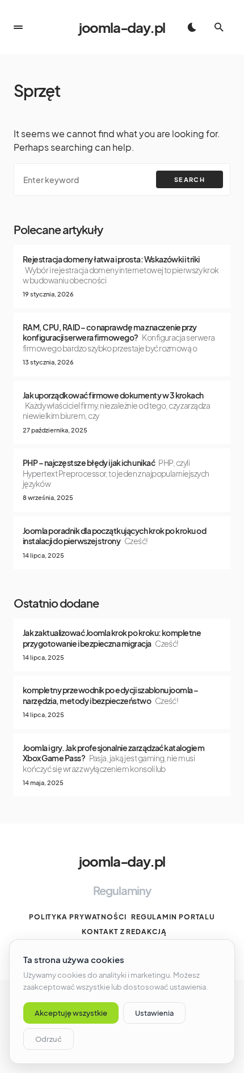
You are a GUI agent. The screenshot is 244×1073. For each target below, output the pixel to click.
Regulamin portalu (173, 917)
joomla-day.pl (122, 27)
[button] (18, 27)
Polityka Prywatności (78, 917)
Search (189, 179)
